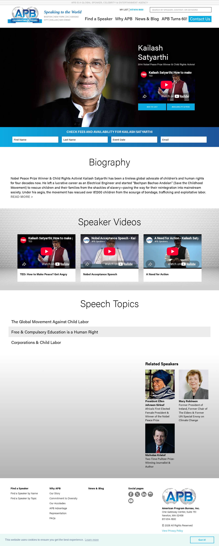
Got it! (202, 539)
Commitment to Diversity (63, 498)
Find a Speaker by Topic (23, 498)
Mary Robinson (188, 401)
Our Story (54, 493)
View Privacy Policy (172, 530)
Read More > (22, 196)
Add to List (152, 107)
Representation (57, 513)
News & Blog (147, 18)
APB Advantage (58, 508)
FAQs (52, 518)
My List (124, 9)
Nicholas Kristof (155, 455)
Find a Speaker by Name (24, 493)
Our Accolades (57, 503)
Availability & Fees (181, 107)
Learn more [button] (92, 539)
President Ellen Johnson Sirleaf (154, 403)
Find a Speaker (98, 18)
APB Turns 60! (174, 18)
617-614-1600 (136, 9)
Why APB (123, 18)
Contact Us (200, 19)
